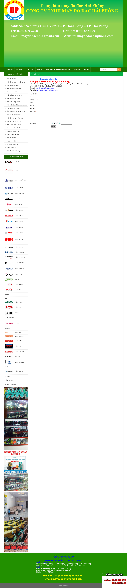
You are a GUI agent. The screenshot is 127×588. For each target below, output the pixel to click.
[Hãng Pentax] (10, 216)
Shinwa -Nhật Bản (20, 180)
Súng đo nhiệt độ (12, 141)
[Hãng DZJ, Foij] (10, 284)
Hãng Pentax (19, 216)
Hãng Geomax (19, 210)
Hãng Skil (18, 307)
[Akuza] (10, 170)
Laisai (17, 162)
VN (6, 298)
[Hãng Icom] (10, 274)
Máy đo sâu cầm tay (13, 151)
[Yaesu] (10, 279)
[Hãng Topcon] (10, 193)
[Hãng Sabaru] (10, 371)
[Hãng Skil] (10, 307)
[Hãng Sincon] (10, 221)
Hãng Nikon (19, 199)
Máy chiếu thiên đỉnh (14, 125)
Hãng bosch (19, 233)
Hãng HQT (18, 332)
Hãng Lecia (18, 204)
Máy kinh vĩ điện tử (13, 92)
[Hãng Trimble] (10, 252)
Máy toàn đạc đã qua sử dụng (17, 105)
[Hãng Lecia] (10, 204)
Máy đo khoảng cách (13, 108)
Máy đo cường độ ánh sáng (16, 82)
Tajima (17, 323)
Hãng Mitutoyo (20, 336)
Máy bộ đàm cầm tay (13, 115)
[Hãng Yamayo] (10, 268)
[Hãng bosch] (10, 233)
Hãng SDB (18, 346)
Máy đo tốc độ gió (12, 85)
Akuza (17, 170)
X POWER (7, 328)
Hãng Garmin (19, 247)
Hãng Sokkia (19, 188)
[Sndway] (10, 356)
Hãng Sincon (19, 221)
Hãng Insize (19, 302)
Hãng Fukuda (19, 228)
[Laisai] (10, 162)
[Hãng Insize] (10, 302)
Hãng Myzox (19, 239)
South (17, 313)
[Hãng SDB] (10, 346)
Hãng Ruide (18, 341)
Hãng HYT (18, 290)
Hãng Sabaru (19, 371)
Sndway (17, 356)
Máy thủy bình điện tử (14, 98)
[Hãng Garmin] (10, 247)
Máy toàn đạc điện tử (14, 88)
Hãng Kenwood (20, 257)
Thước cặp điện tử (13, 134)
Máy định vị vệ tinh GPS (14, 121)
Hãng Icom (18, 274)
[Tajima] (10, 323)
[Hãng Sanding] (10, 352)
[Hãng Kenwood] (10, 257)
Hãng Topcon (19, 193)
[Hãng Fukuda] (10, 228)
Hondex (7, 376)
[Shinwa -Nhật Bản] (10, 180)
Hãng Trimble (19, 252)
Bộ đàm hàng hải (12, 144)
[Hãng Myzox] (10, 239)
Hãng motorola (20, 263)
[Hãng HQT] (10, 332)
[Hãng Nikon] (10, 199)
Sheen (7, 294)
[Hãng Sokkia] (10, 188)
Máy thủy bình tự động (14, 95)
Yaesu (17, 279)
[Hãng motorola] (10, 263)
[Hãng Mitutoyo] (10, 336)
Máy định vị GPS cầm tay (15, 118)
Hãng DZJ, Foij (19, 284)
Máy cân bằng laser (13, 102)
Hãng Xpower (9, 318)
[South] (10, 313)
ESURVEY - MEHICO (10, 384)
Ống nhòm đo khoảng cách (16, 111)
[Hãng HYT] (10, 290)
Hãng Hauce (9, 380)
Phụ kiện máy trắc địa (14, 128)
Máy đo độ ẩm (11, 79)
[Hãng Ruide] (10, 341)
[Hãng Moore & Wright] (10, 362)
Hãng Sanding (19, 352)
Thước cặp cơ (11, 147)
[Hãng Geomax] (10, 210)
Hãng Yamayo (19, 268)
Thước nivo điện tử (13, 131)
